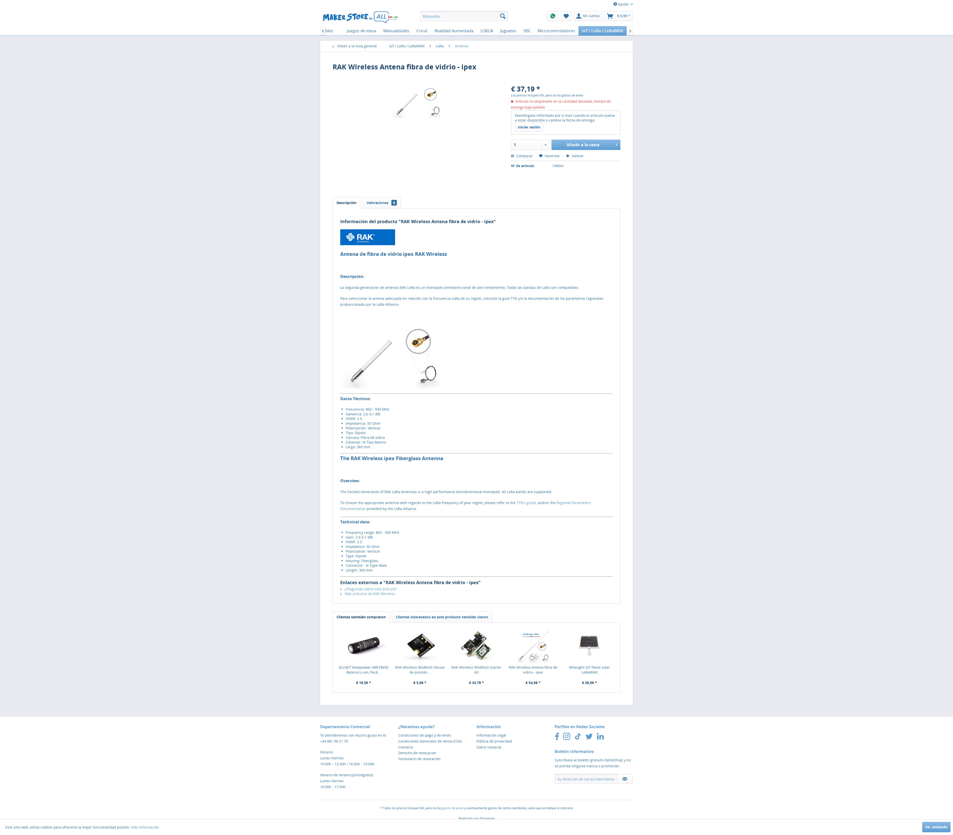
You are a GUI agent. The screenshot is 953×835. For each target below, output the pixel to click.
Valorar (577, 155)
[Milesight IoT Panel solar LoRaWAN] (589, 645)
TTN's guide (526, 502)
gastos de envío (452, 808)
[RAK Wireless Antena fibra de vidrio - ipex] (533, 645)
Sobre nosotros (489, 747)
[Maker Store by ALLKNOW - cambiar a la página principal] (360, 17)
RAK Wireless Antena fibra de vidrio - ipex (533, 670)
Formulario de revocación (419, 758)
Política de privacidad (494, 741)
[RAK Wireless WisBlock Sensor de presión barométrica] (420, 645)
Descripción (346, 202)
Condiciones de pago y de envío (424, 735)
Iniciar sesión (529, 127)
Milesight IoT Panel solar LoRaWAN (589, 670)
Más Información (145, 827)
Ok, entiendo (936, 827)
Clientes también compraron (361, 617)
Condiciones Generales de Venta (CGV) (430, 741)
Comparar (524, 155)
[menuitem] (464, 16)
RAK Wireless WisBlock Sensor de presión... (420, 670)
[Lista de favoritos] (566, 16)
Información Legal (491, 735)
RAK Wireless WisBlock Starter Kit (476, 670)
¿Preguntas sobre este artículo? (370, 589)
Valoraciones (381, 202)
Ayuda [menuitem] (623, 4)
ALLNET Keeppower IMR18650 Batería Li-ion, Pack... (363, 670)
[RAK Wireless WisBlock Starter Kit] (476, 645)
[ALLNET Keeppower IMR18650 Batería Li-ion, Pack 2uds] (363, 645)
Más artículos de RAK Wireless (369, 593)
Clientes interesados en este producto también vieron (442, 617)
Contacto (405, 747)
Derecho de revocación (417, 752)
